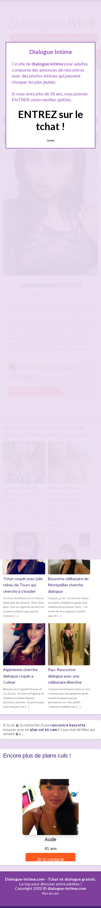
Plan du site (50, 893)
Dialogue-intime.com (24, 879)
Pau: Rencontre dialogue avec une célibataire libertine (65, 675)
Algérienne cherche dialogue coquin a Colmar (20, 675)
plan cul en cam (43, 729)
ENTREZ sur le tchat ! (50, 120)
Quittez (51, 140)
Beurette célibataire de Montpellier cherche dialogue (68, 585)
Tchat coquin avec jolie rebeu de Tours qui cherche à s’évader (23, 585)
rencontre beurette (68, 725)
